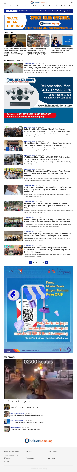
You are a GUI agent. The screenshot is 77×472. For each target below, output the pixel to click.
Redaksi (29, 451)
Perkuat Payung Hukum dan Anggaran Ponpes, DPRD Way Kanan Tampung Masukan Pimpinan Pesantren (47, 220)
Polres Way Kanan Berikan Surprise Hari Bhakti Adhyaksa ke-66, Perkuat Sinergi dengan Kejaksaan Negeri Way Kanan (47, 249)
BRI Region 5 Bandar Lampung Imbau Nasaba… (27, 422)
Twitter (8, 458)
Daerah (26, 63)
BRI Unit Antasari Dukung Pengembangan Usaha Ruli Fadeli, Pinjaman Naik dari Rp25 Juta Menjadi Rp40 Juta (14, 51)
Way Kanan (32, 63)
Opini (12, 406)
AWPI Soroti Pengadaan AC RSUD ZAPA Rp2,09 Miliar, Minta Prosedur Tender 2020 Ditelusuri (47, 158)
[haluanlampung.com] (38, 2)
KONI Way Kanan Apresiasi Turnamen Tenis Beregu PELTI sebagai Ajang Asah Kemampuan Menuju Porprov (47, 173)
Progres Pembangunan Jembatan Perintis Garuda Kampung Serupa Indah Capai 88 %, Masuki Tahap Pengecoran (46, 205)
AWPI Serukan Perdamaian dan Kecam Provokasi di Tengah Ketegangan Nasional (27, 11)
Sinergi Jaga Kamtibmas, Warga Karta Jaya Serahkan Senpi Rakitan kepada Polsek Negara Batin (47, 144)
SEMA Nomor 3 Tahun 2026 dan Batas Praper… (27, 408)
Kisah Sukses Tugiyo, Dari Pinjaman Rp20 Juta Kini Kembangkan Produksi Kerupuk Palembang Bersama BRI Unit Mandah (61, 52)
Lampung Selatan (16, 427)
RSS (7, 461)
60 (43, 262)
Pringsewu (12, 400)
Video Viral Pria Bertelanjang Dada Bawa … (19, 402)
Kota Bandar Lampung (17, 413)
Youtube (52, 458)
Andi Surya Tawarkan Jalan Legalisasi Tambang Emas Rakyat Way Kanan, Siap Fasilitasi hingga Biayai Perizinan (48, 189)
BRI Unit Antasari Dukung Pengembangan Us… (27, 415)
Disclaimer (53, 451)
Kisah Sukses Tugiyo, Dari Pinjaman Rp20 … (26, 429)
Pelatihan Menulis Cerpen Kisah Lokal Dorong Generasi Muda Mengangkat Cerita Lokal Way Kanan (47, 130)
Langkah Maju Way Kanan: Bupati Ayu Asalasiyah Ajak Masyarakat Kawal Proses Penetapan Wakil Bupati (48, 234)
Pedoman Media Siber (11, 451)
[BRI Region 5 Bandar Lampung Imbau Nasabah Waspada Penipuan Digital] (38, 40)
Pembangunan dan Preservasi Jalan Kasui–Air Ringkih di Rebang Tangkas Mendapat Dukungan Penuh (48, 66)
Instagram (31, 458)
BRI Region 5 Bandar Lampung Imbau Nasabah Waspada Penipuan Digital (38, 50)
